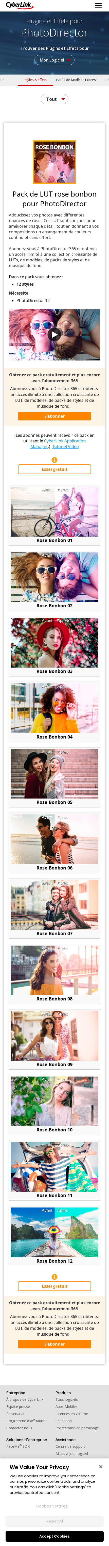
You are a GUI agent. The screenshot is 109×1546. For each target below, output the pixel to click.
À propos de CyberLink (24, 1399)
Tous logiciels (67, 1399)
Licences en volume (72, 1413)
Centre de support (70, 1446)
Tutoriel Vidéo (65, 446)
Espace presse (18, 1406)
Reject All (54, 1521)
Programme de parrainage (77, 1428)
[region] (54, 1502)
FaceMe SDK (18, 1446)
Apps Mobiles (67, 1406)
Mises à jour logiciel (72, 1453)
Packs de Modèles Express (77, 79)
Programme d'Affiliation (25, 1420)
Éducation (64, 1420)
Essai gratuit (54, 469)
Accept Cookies (54, 1536)
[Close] (100, 1466)
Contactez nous (19, 1428)
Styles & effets (35, 79)
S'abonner (54, 416)
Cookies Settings (52, 1506)
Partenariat (15, 1413)
